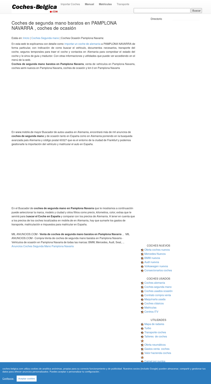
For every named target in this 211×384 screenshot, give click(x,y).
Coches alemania (154, 283)
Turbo (147, 328)
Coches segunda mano (158, 287)
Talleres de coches (155, 336)
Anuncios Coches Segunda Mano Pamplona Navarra (43, 246)
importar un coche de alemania (82, 44)
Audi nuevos (151, 262)
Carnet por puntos (154, 361)
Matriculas (150, 307)
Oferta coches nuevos (157, 249)
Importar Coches (70, 4)
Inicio (26, 38)
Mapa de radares (154, 324)
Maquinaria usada (155, 299)
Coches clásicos (154, 303)
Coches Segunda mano (45, 38)
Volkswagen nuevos (156, 266)
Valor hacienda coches (157, 353)
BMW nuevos (152, 258)
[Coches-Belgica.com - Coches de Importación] (35, 6)
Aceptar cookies (26, 378)
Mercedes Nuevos (155, 254)
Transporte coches (155, 332)
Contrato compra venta (157, 295)
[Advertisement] (73, 99)
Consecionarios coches (158, 270)
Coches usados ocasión (158, 291)
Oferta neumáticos (155, 344)
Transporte (123, 4)
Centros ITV (151, 311)
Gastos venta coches (156, 349)
